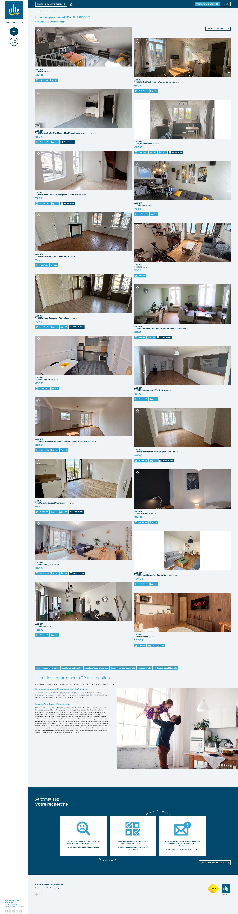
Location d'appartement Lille (96, 668)
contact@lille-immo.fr (14, 907)
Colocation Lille (144, 668)
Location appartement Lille (47, 668)
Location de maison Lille (72, 668)
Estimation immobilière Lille (166, 668)
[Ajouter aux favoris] (38, 30)
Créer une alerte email (213, 863)
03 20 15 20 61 (11, 905)
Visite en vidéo (68, 142)
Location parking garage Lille (123, 668)
